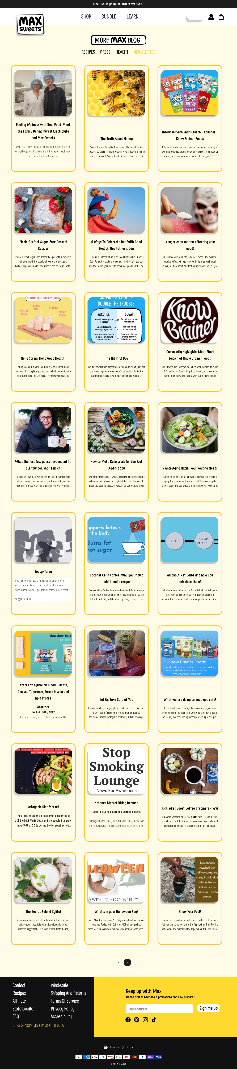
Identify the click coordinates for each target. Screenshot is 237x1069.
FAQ (16, 1016)
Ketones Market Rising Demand (116, 802)
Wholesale (59, 985)
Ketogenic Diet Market (43, 806)
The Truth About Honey (116, 138)
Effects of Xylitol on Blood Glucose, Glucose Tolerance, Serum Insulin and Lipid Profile (43, 692)
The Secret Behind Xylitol (43, 911)
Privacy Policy (62, 1008)
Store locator (24, 1008)
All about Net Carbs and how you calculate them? (190, 578)
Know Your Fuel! (190, 911)
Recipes (88, 52)
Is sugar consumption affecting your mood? (190, 245)
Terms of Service (65, 1000)
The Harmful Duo (116, 358)
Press (105, 52)
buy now (195, 16)
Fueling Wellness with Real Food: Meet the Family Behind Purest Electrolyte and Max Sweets (43, 131)
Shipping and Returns (68, 993)
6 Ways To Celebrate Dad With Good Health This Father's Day (116, 245)
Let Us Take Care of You (116, 699)
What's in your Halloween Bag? (116, 911)
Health (122, 52)
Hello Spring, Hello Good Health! (43, 358)
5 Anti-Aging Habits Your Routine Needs (190, 468)
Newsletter (144, 52)
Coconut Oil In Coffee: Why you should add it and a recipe (116, 578)
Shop (86, 16)
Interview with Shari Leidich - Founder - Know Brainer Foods (190, 135)
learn (133, 16)
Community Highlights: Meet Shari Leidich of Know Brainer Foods (190, 355)
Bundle (108, 16)
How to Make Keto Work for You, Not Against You (116, 465)
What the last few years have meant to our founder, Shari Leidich (43, 465)
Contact (19, 985)
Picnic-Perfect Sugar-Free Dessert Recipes (43, 245)
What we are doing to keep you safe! (190, 699)
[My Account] (211, 16)
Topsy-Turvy (43, 571)
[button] (209, 1008)
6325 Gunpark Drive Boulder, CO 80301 (39, 1025)
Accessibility (61, 1016)
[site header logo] (29, 23)
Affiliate (19, 1000)
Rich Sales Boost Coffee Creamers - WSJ (190, 808)
